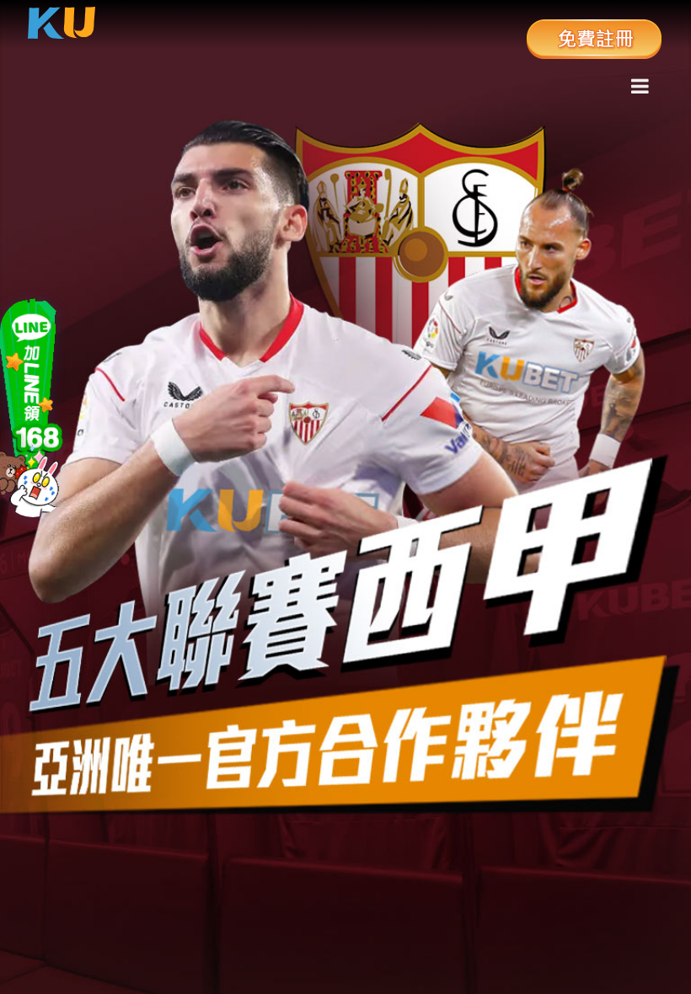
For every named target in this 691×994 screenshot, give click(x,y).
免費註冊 (594, 38)
